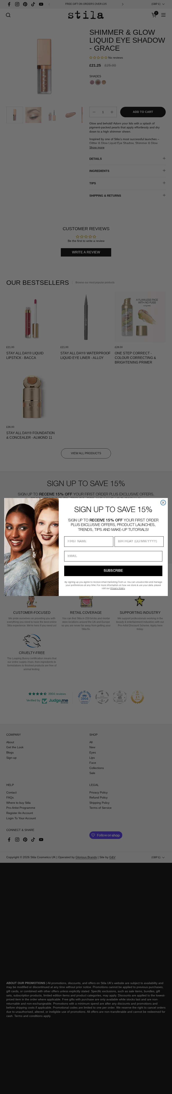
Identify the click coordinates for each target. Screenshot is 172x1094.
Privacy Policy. (117, 588)
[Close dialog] (163, 502)
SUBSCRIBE (113, 570)
